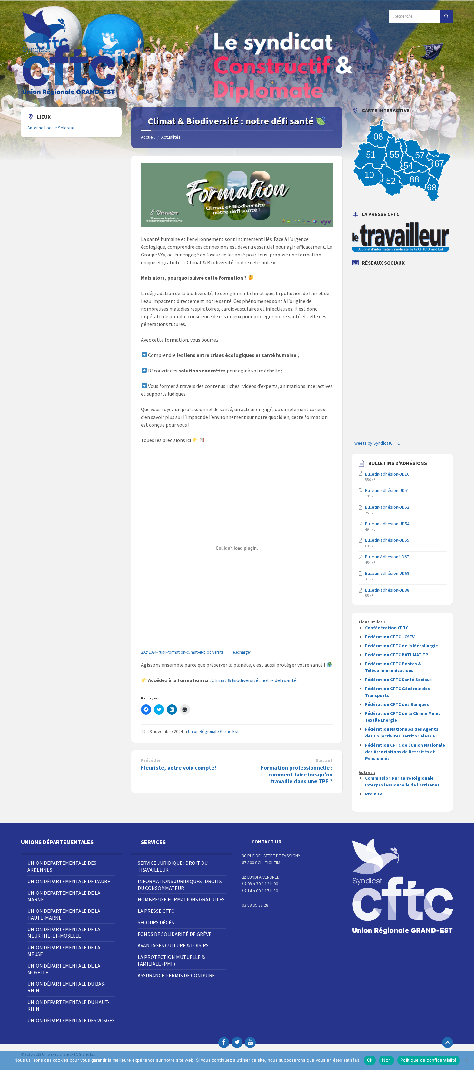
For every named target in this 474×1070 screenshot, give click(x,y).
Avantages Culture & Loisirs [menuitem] (173, 945)
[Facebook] (223, 1042)
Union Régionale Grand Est (213, 731)
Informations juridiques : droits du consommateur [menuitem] (180, 884)
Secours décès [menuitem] (156, 922)
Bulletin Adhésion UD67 (387, 557)
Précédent (152, 760)
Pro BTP (373, 794)
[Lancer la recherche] (446, 16)
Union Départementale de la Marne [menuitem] (63, 896)
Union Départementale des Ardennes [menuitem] (61, 866)
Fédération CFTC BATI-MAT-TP (396, 655)
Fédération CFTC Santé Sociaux (398, 679)
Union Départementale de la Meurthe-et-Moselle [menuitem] (63, 932)
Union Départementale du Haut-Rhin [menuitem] (68, 1005)
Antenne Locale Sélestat (50, 127)
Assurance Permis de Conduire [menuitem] (176, 975)
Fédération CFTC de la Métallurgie (401, 646)
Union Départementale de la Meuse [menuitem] (63, 950)
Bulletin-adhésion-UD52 (387, 507)
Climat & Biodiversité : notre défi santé (254, 680)
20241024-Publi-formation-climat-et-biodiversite (182, 652)
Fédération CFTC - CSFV (390, 637)
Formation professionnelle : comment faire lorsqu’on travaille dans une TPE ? (296, 774)
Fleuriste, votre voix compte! (178, 767)
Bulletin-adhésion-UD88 (387, 590)
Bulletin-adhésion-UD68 (387, 573)
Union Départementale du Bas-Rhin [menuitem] (66, 987)
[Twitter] (237, 1042)
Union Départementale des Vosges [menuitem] (71, 1020)
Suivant (324, 760)
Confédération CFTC (386, 628)
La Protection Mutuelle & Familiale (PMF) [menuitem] (171, 960)
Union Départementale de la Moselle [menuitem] (63, 969)
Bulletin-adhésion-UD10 (387, 474)
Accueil (148, 137)
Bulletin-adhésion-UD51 (387, 490)
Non (386, 1060)
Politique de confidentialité (428, 1060)
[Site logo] (69, 95)
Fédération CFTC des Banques (397, 704)
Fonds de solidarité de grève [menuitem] (175, 934)
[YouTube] (250, 1042)
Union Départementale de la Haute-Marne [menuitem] (63, 914)
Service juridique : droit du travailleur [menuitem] (173, 866)
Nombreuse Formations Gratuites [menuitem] (181, 899)
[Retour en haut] (447, 1042)
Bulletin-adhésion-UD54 (387, 523)
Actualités (171, 137)
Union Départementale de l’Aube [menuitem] (68, 881)
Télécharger (241, 652)
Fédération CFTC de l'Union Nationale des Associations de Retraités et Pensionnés (405, 751)
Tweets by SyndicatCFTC (376, 443)
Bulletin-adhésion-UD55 (387, 540)
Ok (370, 1060)
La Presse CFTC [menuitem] (156, 911)
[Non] (466, 1060)
